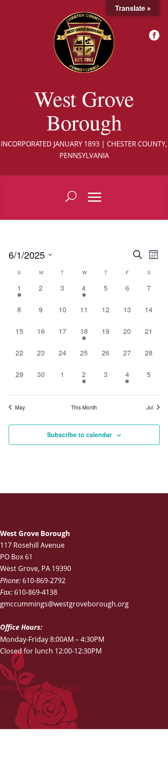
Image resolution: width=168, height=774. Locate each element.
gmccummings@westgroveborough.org (64, 604)
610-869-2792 (43, 580)
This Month (84, 407)
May (20, 407)
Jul (149, 407)
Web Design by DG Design (42, 688)
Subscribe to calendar (79, 434)
